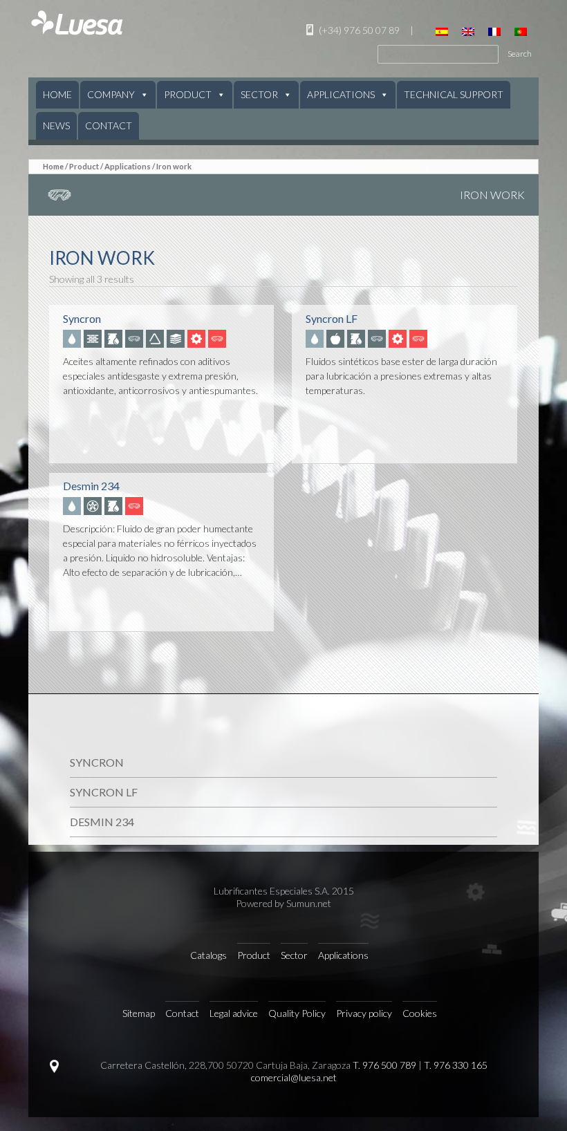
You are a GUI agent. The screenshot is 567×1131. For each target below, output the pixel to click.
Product (188, 94)
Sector (259, 94)
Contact (108, 125)
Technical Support (453, 94)
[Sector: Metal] (156, 337)
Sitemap (138, 1013)
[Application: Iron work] (218, 337)
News (56, 125)
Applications (341, 94)
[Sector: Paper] (177, 337)
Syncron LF (104, 791)
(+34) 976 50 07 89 (358, 30)
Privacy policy (364, 1013)
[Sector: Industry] (114, 337)
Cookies (419, 1013)
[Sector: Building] (94, 337)
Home (57, 94)
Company (111, 94)
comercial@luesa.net (294, 1077)
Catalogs (208, 955)
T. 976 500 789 (384, 1065)
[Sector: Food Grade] (336, 337)
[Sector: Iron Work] (135, 337)
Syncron (97, 762)
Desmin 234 (102, 821)
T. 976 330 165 (455, 1065)
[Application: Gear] (197, 337)
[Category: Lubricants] (73, 337)
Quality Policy (297, 1013)
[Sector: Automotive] (94, 505)
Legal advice (234, 1013)
